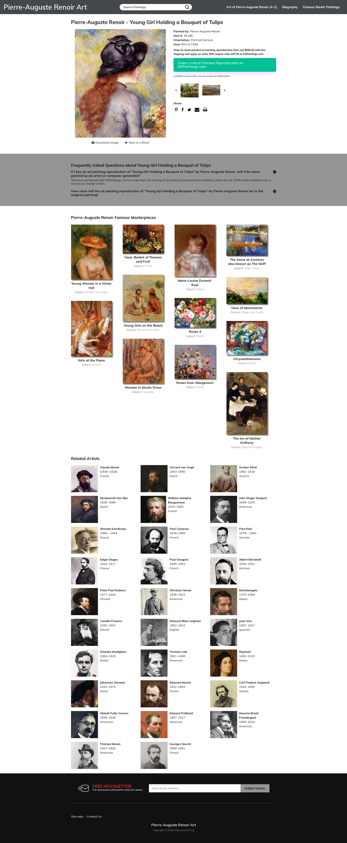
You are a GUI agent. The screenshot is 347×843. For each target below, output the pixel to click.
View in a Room (138, 142)
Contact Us (94, 816)
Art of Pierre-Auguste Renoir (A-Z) (251, 7)
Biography (290, 7)
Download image (107, 142)
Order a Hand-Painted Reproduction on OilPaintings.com (210, 65)
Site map (77, 816)
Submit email (255, 788)
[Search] (187, 7)
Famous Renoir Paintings (321, 7)
